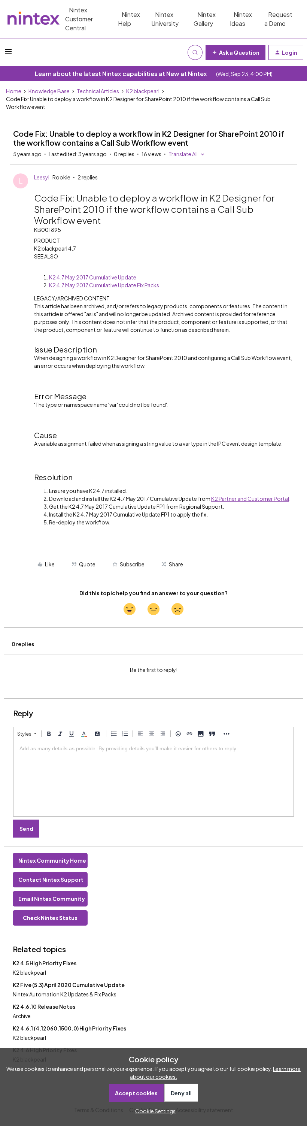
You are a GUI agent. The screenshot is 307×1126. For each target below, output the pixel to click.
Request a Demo (278, 18)
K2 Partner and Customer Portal (250, 498)
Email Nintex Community (51, 898)
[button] (8, 53)
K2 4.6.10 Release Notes (44, 1006)
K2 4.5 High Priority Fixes (44, 963)
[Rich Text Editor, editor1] (153, 778)
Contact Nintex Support (50, 879)
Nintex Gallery (205, 18)
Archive (22, 1016)
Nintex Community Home (52, 860)
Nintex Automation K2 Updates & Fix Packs (64, 994)
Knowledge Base (49, 91)
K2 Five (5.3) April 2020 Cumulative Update (69, 984)
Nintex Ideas (241, 18)
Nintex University (165, 18)
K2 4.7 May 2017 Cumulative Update (92, 277)
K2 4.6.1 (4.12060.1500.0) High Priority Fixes (69, 1028)
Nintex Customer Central (79, 19)
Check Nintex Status (50, 917)
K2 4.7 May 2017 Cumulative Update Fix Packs (104, 285)
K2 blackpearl (142, 91)
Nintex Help (129, 18)
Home (13, 91)
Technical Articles (98, 91)
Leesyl (41, 177)
